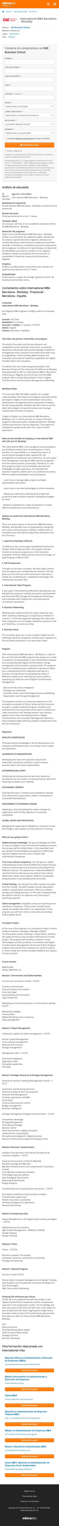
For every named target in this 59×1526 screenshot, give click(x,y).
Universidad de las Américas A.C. (18, 1450)
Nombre (8, 58)
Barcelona (33, 11)
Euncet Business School (14, 1383)
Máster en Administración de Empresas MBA (28, 1430)
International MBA (20, 11)
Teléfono (13, 94)
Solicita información (31, 145)
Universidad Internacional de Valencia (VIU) (22, 1364)
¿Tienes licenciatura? (13, 111)
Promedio (9, 129)
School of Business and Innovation (19, 1399)
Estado (8, 103)
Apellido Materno (12, 76)
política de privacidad (24, 138)
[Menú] (55, 4)
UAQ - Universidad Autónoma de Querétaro (22, 1418)
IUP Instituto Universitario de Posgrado (21, 1434)
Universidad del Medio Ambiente (18, 1469)
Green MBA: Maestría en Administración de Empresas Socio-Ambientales (27, 1464)
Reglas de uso (29, 1491)
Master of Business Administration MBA (25, 1446)
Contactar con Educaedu (29, 1501)
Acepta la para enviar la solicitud (28, 138)
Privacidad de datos (29, 1496)
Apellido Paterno (12, 67)
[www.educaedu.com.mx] (29, 1518)
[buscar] (48, 4)
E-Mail (7, 85)
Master (9, 11)
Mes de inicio (10, 120)
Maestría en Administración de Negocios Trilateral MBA (26, 1413)
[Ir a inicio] (3, 11)
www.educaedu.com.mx (29, 1510)
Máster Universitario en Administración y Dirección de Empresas (26, 1378)
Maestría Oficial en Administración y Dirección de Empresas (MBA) (29, 1359)
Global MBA (11, 1395)
